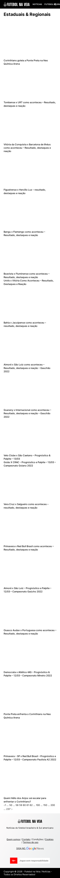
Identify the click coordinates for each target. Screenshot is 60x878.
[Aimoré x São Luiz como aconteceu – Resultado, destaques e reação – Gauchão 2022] (30, 345)
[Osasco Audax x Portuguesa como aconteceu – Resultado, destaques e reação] (30, 610)
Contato (26, 839)
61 (28, 805)
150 (45, 805)
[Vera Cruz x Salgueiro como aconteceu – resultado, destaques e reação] (30, 484)
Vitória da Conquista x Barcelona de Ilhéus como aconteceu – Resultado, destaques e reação (27, 148)
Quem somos (13, 839)
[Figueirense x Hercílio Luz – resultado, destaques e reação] (30, 170)
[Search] (55, 4)
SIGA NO (21, 848)
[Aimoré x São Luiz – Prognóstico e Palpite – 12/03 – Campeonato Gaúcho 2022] (30, 568)
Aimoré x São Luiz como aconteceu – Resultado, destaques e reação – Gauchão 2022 (27, 368)
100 (38, 805)
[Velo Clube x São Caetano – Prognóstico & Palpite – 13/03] (30, 436)
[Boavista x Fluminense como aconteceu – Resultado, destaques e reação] (30, 254)
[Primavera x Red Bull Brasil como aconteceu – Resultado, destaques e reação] (30, 526)
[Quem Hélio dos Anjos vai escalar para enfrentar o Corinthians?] (30, 778)
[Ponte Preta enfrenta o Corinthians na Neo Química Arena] (30, 694)
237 (8, 809)
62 (31, 805)
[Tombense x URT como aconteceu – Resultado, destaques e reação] (30, 83)
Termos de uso (30, 842)
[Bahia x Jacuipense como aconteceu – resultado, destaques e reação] (30, 303)
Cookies (49, 839)
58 (17, 805)
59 (20, 805)
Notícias (37, 4)
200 (53, 805)
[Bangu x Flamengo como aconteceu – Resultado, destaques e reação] (30, 212)
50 (10, 805)
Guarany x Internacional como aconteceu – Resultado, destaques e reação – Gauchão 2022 (27, 413)
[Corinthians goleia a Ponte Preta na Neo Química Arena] (30, 41)
